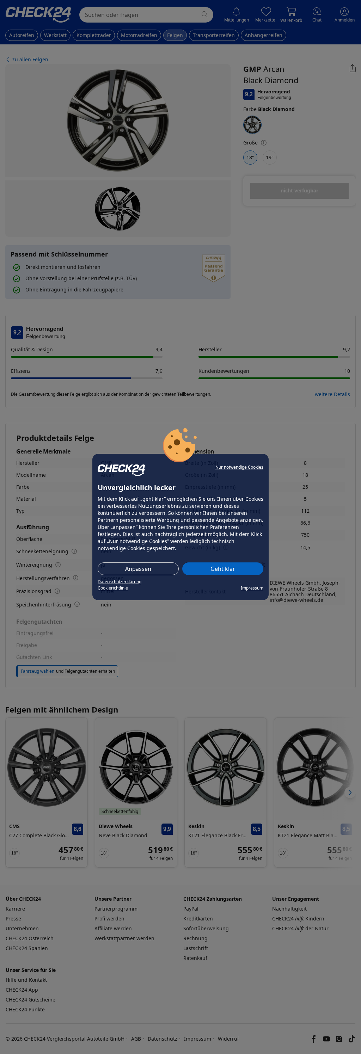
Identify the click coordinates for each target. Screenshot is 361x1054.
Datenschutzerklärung (119, 582)
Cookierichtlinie (113, 588)
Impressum (252, 588)
